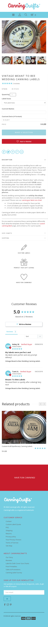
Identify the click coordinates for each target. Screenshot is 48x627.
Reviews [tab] (10, 331)
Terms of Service (12, 543)
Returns (9, 533)
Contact (8, 521)
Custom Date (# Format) (12, 116)
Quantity (5, 94)
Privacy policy (11, 536)
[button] (24, 141)
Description (7, 160)
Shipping (5, 238)
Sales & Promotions (13, 569)
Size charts (7, 233)
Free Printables (11, 566)
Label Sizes (6, 99)
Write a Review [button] (25, 324)
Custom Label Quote (13, 524)
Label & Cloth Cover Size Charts (17, 563)
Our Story (9, 557)
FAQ (7, 527)
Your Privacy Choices (13, 540)
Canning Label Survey (14, 572)
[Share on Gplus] (17, 152)
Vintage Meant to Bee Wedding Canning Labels (22, 361)
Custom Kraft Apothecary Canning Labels (17, 446)
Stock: (5, 89)
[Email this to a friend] (22, 152)
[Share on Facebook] (4, 152)
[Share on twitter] (8, 152)
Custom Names (8, 109)
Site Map (9, 546)
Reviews (9, 560)
